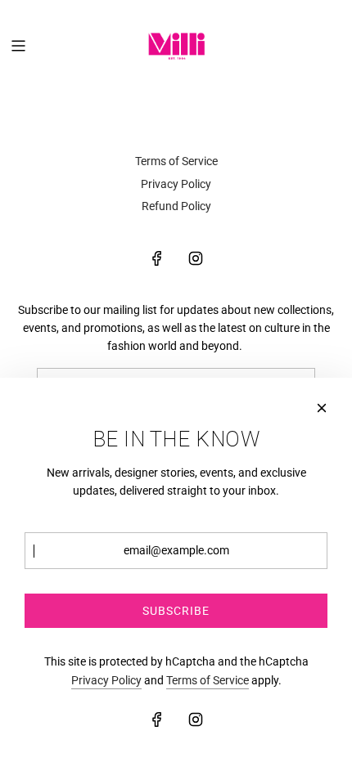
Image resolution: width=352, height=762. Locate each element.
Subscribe (176, 610)
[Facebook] (157, 258)
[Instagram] (196, 258)
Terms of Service (207, 680)
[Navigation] (18, 46)
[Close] (322, 408)
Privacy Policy (106, 680)
